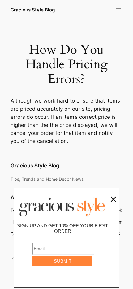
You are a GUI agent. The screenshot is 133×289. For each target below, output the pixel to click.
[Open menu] (118, 10)
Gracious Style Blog (33, 10)
